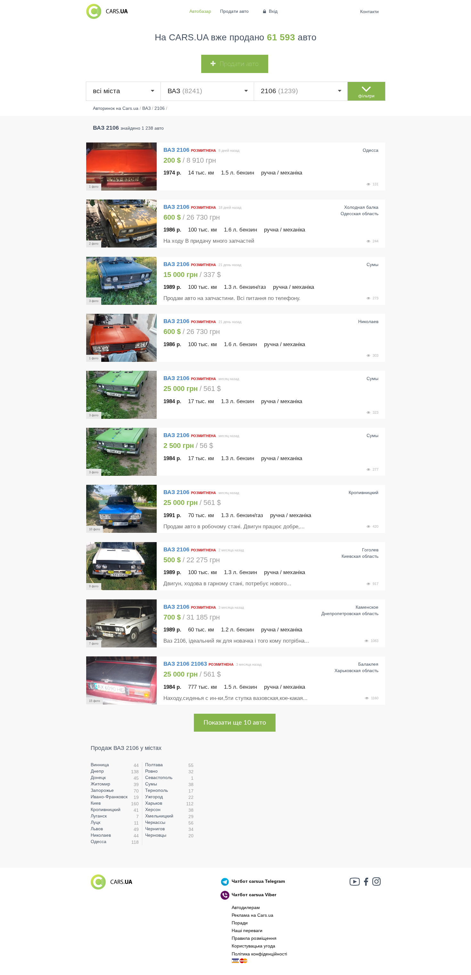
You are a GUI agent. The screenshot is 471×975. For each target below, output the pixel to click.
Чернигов (155, 828)
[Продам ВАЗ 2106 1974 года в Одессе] (121, 166)
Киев (96, 803)
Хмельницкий (159, 815)
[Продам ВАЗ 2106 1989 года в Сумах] (121, 281)
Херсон (153, 809)
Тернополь (156, 790)
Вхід (273, 11)
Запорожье (102, 790)
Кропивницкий (105, 809)
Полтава (154, 764)
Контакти (370, 11)
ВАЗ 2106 (177, 150)
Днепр (97, 771)
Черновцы (155, 835)
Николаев (101, 835)
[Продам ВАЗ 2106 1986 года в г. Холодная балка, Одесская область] (121, 223)
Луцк (95, 822)
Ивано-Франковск (109, 796)
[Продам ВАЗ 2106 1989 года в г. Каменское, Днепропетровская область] (121, 623)
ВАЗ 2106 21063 (185, 664)
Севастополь (158, 777)
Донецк (98, 777)
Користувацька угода (253, 945)
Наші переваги (247, 930)
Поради (240, 922)
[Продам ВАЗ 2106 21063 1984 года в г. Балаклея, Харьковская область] (121, 680)
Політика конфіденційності (259, 953)
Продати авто (234, 11)
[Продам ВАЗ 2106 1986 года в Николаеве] (121, 338)
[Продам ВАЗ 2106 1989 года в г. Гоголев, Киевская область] (121, 566)
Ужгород (154, 796)
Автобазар (200, 11)
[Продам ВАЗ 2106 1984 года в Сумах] (121, 395)
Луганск (99, 815)
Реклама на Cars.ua (252, 915)
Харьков (153, 803)
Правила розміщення (254, 938)
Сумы (151, 783)
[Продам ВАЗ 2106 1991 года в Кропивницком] (121, 509)
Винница (100, 764)
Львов (97, 828)
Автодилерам (246, 907)
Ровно (151, 771)
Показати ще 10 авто (234, 722)
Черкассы (155, 822)
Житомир (100, 783)
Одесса (98, 841)
